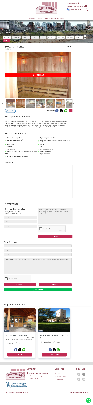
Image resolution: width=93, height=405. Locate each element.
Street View (11, 111)
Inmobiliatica (15, 392)
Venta (40, 18)
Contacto (60, 18)
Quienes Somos (50, 18)
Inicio (58, 373)
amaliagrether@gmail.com (76, 6)
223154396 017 (34, 379)
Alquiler (32, 18)
